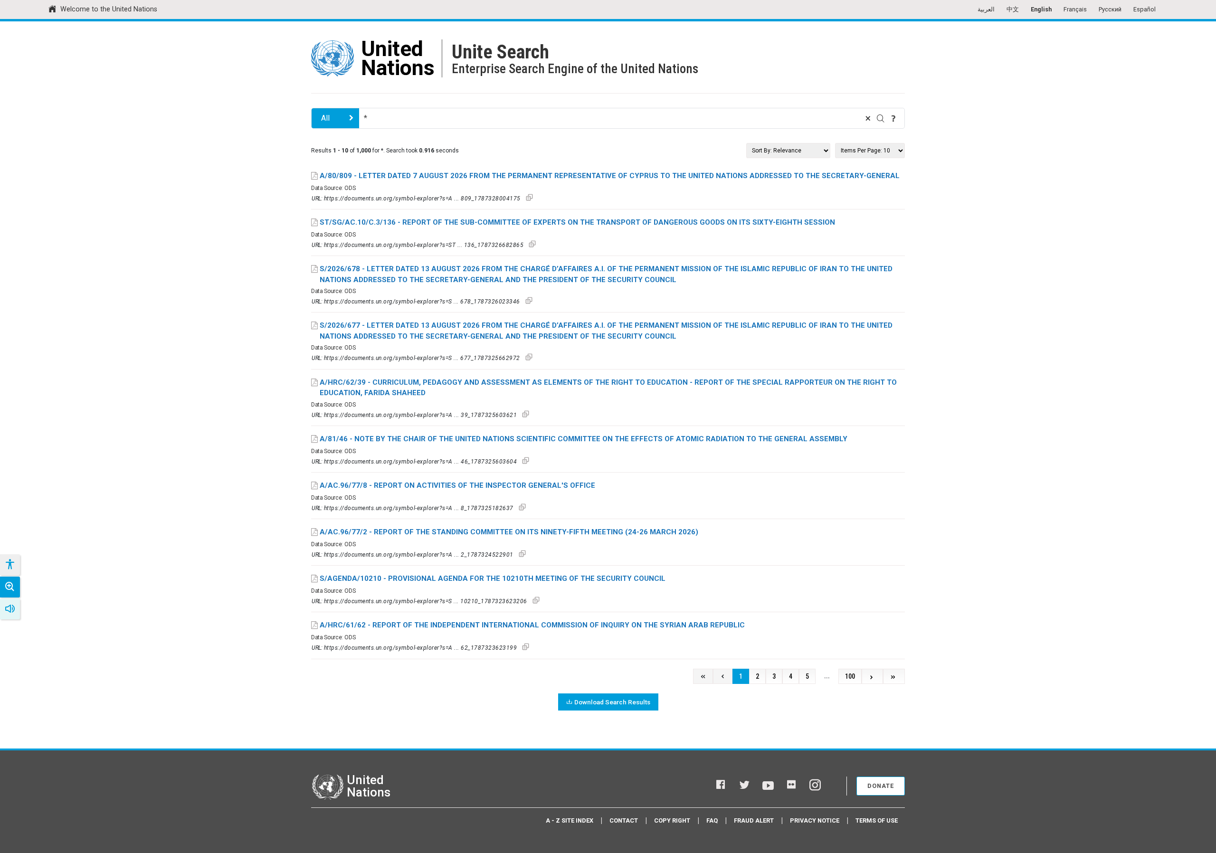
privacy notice (814, 820)
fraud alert (754, 820)
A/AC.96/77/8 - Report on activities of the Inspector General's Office (457, 485)
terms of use (876, 820)
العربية (986, 9)
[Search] (880, 118)
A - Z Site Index (569, 820)
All (325, 118)
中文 (1013, 9)
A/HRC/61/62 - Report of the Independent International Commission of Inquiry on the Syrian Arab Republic (532, 625)
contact (623, 820)
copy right (672, 820)
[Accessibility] (9, 564)
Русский (1110, 9)
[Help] (893, 118)
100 (850, 677)
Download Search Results (612, 702)
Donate (880, 785)
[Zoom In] (10, 587)
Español (1144, 9)
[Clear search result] (868, 118)
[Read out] (10, 608)
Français (1075, 9)
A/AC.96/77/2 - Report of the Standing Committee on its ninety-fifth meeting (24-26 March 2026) (509, 532)
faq (712, 820)
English (1041, 9)
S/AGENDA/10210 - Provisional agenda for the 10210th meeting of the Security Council (492, 578)
